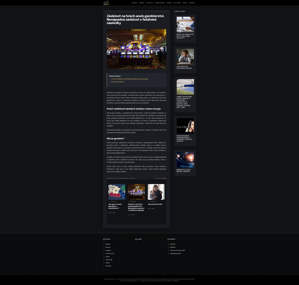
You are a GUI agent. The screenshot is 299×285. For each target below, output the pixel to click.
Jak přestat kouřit (155, 204)
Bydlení (134, 2)
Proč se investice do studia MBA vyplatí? (185, 36)
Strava (169, 2)
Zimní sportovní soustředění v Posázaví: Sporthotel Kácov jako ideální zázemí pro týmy (184, 102)
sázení (144, 159)
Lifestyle (149, 2)
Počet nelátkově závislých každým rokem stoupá (130, 79)
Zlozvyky (192, 2)
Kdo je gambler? (118, 81)
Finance (142, 2)
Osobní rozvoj (160, 2)
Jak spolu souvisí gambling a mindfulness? (115, 206)
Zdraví (185, 2)
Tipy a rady (177, 2)
